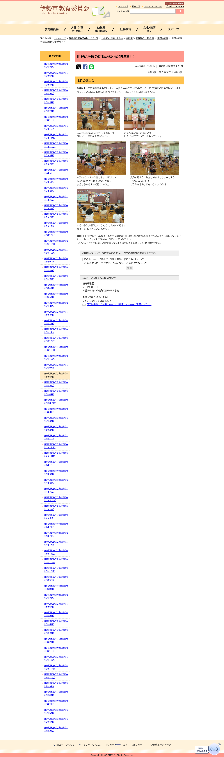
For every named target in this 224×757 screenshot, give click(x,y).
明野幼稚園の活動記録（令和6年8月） (56, 269)
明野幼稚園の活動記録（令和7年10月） (56, 145)
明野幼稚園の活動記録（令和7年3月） (56, 207)
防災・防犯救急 (176, 4)
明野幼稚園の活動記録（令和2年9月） (56, 685)
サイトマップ (123, 6)
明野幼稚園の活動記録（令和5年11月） (56, 348)
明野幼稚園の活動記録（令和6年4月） (56, 304)
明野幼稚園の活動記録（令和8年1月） (56, 118)
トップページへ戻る (91, 745)
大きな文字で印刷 (168, 72)
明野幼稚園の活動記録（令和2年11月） (56, 667)
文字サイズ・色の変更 (153, 6)
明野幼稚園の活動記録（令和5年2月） (56, 428)
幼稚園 (129, 38)
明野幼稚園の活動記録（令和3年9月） (56, 578)
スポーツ (173, 29)
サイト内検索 (122, 11)
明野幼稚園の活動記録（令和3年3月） (56, 631)
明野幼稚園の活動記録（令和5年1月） (56, 437)
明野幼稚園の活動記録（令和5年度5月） (56, 401)
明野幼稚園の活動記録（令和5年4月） (56, 410)
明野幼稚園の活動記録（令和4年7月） (56, 490)
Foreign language (175, 6)
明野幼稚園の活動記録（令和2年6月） (56, 711)
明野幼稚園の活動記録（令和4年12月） (56, 446)
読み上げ (136, 6)
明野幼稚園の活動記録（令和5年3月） (56, 419)
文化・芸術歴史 (149, 29)
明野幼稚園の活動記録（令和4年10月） (56, 463)
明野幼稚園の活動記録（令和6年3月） (56, 313)
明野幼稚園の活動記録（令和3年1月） (56, 649)
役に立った (92, 263)
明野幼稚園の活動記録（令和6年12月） (56, 233)
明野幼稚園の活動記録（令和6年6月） (56, 286)
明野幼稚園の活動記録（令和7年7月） (56, 171)
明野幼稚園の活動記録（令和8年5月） (56, 83)
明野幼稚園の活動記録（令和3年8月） (56, 587)
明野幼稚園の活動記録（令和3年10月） (56, 569)
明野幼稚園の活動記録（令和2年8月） (56, 693)
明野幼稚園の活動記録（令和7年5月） (56, 189)
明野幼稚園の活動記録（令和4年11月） (56, 455)
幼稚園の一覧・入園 (145, 38)
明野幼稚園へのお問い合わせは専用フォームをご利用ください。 (119, 304)
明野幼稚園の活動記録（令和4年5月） (56, 508)
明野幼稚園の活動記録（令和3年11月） (56, 561)
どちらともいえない (114, 263)
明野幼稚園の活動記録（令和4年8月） (56, 481)
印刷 (150, 72)
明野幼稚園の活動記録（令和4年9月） (56, 472)
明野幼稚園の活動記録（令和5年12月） (56, 339)
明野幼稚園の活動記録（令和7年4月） (56, 198)
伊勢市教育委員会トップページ (83, 38)
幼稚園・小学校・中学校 (112, 38)
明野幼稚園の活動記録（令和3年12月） (56, 552)
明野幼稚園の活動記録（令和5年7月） (56, 384)
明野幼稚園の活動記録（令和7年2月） (56, 216)
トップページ (60, 38)
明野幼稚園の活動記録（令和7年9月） (56, 154)
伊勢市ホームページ (161, 745)
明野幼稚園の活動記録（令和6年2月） (56, 322)
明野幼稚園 (162, 38)
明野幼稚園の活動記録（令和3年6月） (56, 605)
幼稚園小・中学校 (101, 29)
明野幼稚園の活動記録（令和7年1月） (56, 224)
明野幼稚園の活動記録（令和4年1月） (56, 543)
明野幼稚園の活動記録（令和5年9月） (56, 366)
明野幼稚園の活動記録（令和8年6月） (56, 74)
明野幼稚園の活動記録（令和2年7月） (56, 702)
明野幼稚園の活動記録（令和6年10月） (56, 251)
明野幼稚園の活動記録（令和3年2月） (56, 640)
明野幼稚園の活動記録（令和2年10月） (56, 676)
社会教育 (125, 29)
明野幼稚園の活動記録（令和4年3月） (56, 525)
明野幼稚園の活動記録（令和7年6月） (56, 180)
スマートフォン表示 (132, 745)
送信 (129, 268)
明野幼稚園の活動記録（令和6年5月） (56, 295)
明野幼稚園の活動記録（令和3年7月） (56, 596)
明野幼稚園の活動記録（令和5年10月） (56, 357)
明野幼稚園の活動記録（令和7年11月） (56, 136)
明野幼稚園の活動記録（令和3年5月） (56, 614)
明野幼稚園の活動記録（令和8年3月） (56, 100)
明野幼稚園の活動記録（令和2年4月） (56, 729)
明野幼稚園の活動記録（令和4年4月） (56, 516)
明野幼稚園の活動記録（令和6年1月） (56, 331)
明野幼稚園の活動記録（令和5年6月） (56, 392)
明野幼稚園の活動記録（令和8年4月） (56, 92)
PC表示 (110, 745)
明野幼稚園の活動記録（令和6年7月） (56, 277)
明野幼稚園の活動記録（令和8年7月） (56, 65)
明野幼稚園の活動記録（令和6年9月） (56, 260)
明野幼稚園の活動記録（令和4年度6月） (56, 499)
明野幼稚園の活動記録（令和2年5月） (56, 720)
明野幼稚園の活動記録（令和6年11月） (56, 242)
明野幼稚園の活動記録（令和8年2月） (56, 109)
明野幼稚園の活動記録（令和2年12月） (56, 658)
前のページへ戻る (65, 745)
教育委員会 (52, 29)
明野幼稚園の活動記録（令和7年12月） (56, 127)
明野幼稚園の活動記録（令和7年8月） (56, 163)
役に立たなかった (138, 263)
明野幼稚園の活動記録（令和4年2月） (56, 534)
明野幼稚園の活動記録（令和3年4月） (56, 623)
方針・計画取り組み (77, 29)
